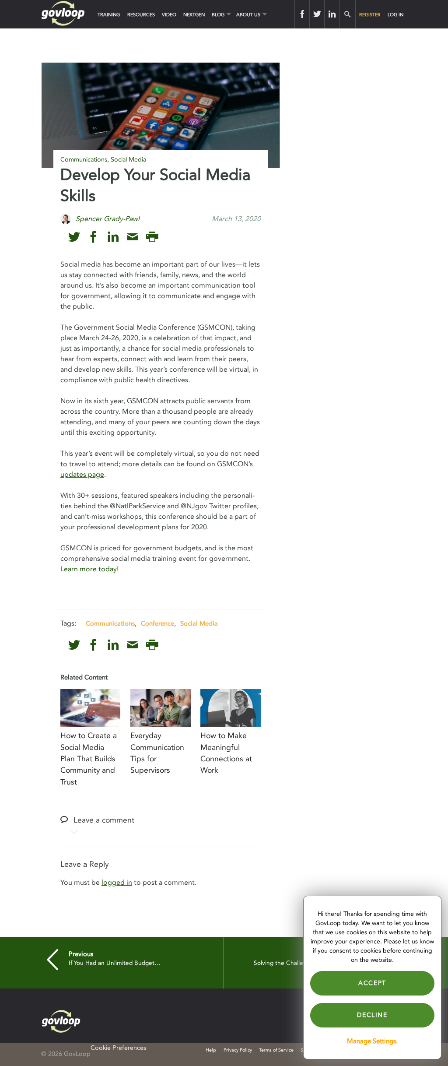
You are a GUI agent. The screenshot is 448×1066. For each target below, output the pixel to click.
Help (211, 1050)
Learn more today (88, 569)
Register (370, 14)
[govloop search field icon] (347, 14)
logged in (117, 882)
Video (169, 14)
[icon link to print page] (152, 237)
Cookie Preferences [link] (118, 1048)
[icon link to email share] (132, 237)
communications (110, 623)
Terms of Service (276, 1050)
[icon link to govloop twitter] (74, 237)
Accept (372, 983)
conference (157, 623)
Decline (372, 1015)
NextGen (194, 14)
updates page (82, 474)
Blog (218, 14)
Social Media (128, 159)
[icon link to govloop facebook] (93, 237)
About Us (248, 14)
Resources (141, 14)
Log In (395, 14)
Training (109, 14)
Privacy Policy (238, 1050)
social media (199, 623)
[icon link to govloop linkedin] (113, 237)
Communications (83, 159)
